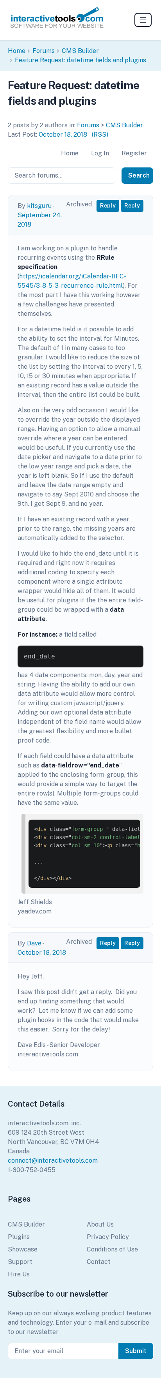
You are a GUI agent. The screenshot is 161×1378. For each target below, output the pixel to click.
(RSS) (100, 134)
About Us (100, 1224)
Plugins (19, 1237)
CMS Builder (80, 51)
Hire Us (19, 1274)
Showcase (23, 1249)
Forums (43, 51)
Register (134, 153)
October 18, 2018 (63, 134)
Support (20, 1261)
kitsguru (39, 205)
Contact (99, 1261)
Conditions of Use (112, 1249)
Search (139, 175)
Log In (100, 153)
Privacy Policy (108, 1237)
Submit (136, 1351)
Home (16, 51)
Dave (34, 943)
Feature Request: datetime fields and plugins (80, 60)
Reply (108, 205)
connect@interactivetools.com (53, 1160)
